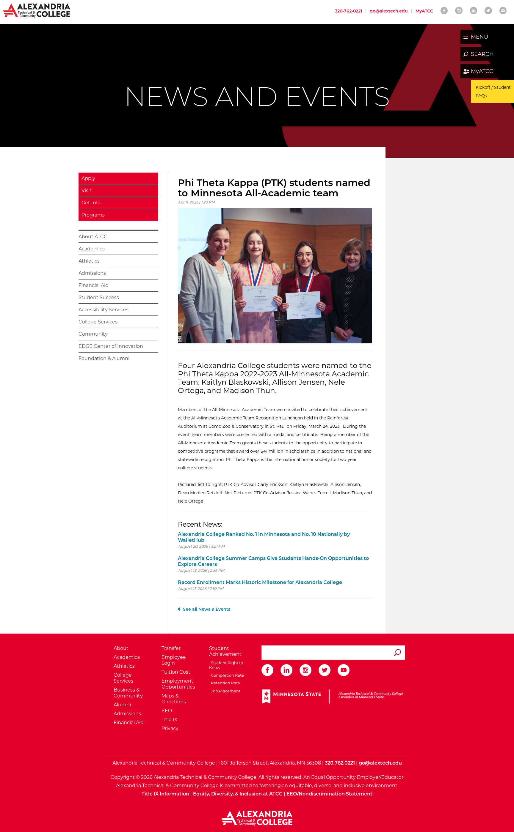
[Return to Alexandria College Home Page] (37, 10)
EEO (167, 710)
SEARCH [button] (482, 54)
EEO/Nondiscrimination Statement (329, 794)
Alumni (122, 705)
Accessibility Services (103, 309)
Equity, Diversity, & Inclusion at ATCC (238, 794)
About (121, 648)
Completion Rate (226, 675)
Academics (92, 249)
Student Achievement (225, 651)
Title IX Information (165, 794)
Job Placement (224, 691)
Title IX (170, 719)
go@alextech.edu (389, 11)
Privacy (170, 728)
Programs (93, 215)
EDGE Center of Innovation (111, 346)
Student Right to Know (226, 665)
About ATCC (93, 236)
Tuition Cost (176, 672)
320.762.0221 (340, 763)
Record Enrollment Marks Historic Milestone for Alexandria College (260, 582)
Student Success (99, 297)
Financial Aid (94, 285)
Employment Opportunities (178, 684)
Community (93, 334)
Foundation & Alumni (104, 358)
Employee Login (174, 660)
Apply (88, 178)
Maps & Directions (174, 699)
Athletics (89, 261)
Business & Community (128, 693)
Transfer (171, 648)
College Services (98, 322)
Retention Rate (224, 683)
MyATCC (482, 71)
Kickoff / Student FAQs (493, 91)
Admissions (92, 273)
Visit (87, 190)
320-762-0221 (348, 11)
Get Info (91, 203)
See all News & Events (206, 609)
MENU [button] (479, 37)
